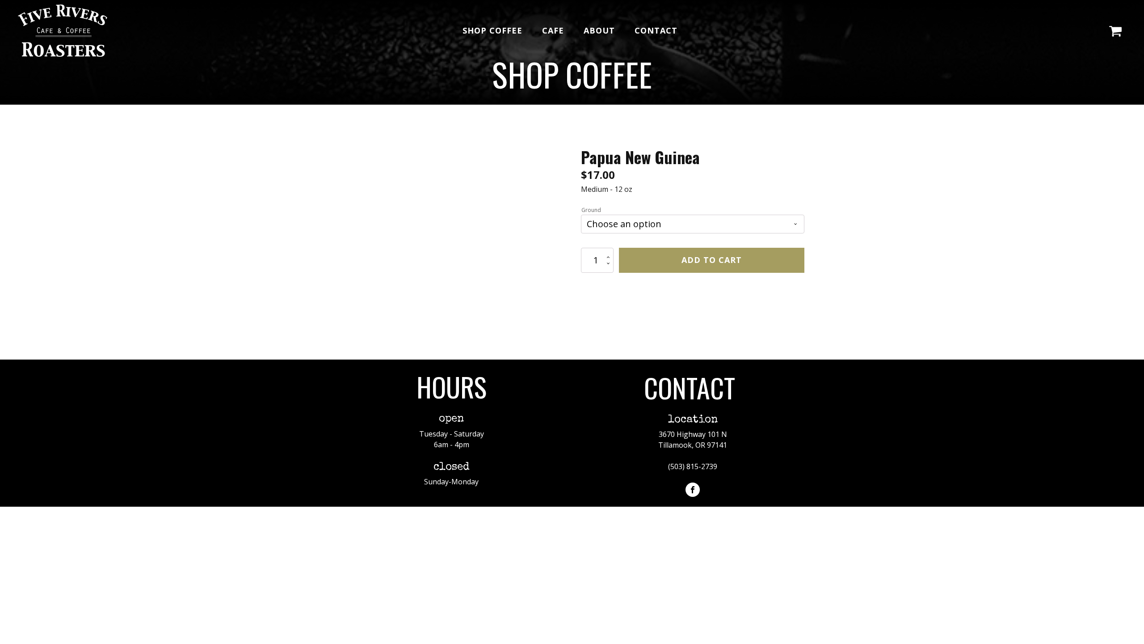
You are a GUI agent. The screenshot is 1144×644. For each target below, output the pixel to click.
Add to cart (711, 259)
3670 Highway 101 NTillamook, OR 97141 (692, 439)
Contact (656, 30)
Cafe (553, 30)
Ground (591, 210)
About (599, 30)
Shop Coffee (492, 30)
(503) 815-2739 (692, 466)
